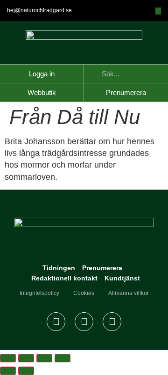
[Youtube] (112, 321)
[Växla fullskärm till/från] (26, 358)
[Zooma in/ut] (8, 358)
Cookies (83, 293)
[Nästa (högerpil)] (26, 371)
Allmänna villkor (128, 293)
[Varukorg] (158, 11)
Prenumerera (102, 268)
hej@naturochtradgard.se (39, 10)
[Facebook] (56, 321)
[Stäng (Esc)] (62, 358)
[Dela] (44, 358)
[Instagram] (84, 321)
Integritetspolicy (39, 293)
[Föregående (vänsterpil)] (8, 371)
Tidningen (58, 268)
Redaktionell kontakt (64, 278)
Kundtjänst (122, 278)
